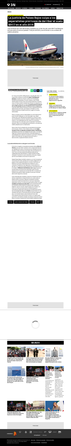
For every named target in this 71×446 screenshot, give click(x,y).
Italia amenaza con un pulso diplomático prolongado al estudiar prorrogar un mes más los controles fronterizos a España (53, 415)
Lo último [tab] (61, 91)
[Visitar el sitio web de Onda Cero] (50, 432)
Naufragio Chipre (25, 1)
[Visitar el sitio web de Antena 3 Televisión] (21, 432)
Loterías (24, 8)
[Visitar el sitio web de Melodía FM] (60, 432)
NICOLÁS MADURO (53, 110)
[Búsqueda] (62, 4)
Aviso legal (33, 440)
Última (48, 4)
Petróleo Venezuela (32, 1)
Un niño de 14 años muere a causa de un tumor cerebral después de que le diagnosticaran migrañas (56, 98)
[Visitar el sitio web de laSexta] (26, 432)
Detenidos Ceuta (12, 1)
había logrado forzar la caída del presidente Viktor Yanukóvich (26, 129)
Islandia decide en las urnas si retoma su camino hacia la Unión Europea (15, 413)
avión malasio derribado (21, 202)
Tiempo (31, 8)
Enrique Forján (23, 89)
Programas (38, 8)
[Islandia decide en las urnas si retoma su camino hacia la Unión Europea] (16, 406)
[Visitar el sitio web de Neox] (31, 432)
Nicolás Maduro (40, 1)
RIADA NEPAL (52, 103)
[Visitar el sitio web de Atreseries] (45, 432)
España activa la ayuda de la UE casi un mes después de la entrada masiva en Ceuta (15, 360)
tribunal (32, 202)
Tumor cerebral (53, 94)
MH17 (38, 202)
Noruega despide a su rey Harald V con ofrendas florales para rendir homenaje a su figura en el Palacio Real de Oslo (34, 414)
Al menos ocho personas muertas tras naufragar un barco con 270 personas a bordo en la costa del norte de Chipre (15, 380)
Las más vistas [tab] (52, 91)
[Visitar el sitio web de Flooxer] (45, 435)
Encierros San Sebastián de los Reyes (51, 1)
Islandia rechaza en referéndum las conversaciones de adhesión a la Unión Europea (32, 380)
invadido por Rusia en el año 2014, (20, 183)
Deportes (18, 8)
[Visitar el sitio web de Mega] (40, 432)
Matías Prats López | (14, 89)
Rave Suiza (19, 1)
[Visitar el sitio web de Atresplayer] (38, 435)
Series (52, 8)
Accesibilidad (44, 442)
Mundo (35, 343)
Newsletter (60, 8)
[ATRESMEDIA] (12, 433)
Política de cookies (50, 440)
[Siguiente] (63, 1)
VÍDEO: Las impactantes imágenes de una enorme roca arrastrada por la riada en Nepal (57, 106)
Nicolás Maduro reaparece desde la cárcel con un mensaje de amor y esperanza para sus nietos (57, 114)
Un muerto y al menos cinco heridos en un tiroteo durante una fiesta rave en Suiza (58, 374)
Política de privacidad (40, 440)
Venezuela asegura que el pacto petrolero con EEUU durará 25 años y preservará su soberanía (49, 375)
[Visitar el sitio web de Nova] (35, 432)
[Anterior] (8, 1)
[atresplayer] (56, 4)
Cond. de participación (35, 442)
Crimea (10, 202)
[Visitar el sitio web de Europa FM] (55, 432)
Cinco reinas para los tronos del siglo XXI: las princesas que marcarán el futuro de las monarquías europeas (34, 360)
